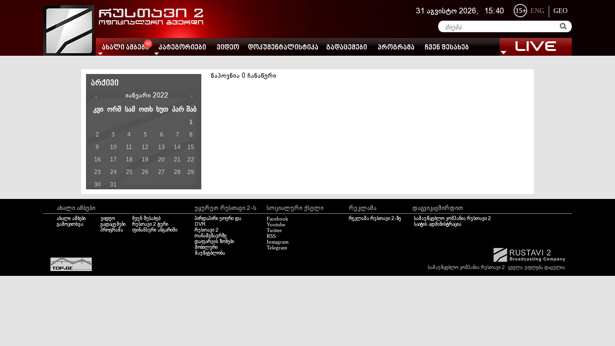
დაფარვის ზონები (214, 241)
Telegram (277, 247)
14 (177, 147)
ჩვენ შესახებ (447, 47)
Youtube (276, 224)
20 (161, 159)
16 (97, 159)
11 (129, 147)
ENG (537, 10)
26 (145, 172)
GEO (560, 10)
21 (177, 159)
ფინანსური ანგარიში (154, 230)
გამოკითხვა (70, 224)
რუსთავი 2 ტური (150, 224)
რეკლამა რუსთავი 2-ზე (375, 218)
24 (113, 172)
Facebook (277, 219)
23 (97, 172)
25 (129, 172)
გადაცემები (346, 47)
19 (145, 159)
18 (129, 159)
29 (190, 172)
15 (190, 147)
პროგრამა (396, 47)
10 (113, 147)
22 (190, 159)
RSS (271, 236)
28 (177, 172)
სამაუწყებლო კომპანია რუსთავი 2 (452, 218)
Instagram (278, 242)
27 (161, 172)
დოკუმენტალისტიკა (283, 47)
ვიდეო (228, 47)
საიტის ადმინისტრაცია (437, 224)
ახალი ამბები (71, 218)
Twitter (274, 230)
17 (113, 159)
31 (113, 184)
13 (161, 147)
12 (145, 147)
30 (97, 184)
